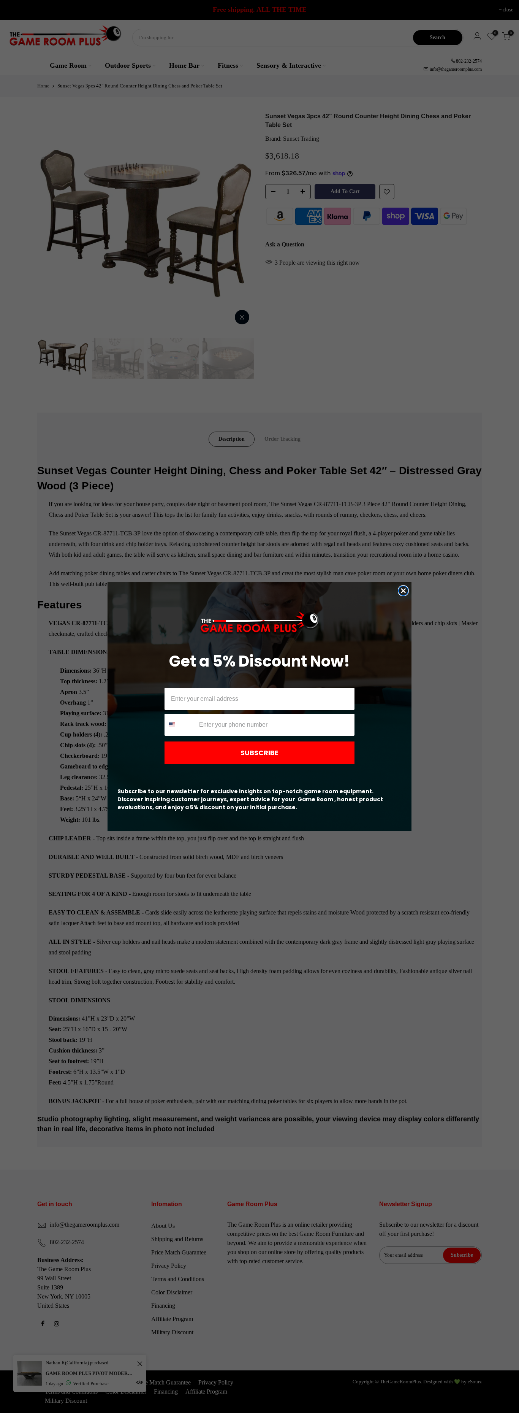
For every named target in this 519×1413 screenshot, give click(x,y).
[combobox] (180, 724)
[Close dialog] (403, 590)
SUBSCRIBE (259, 752)
